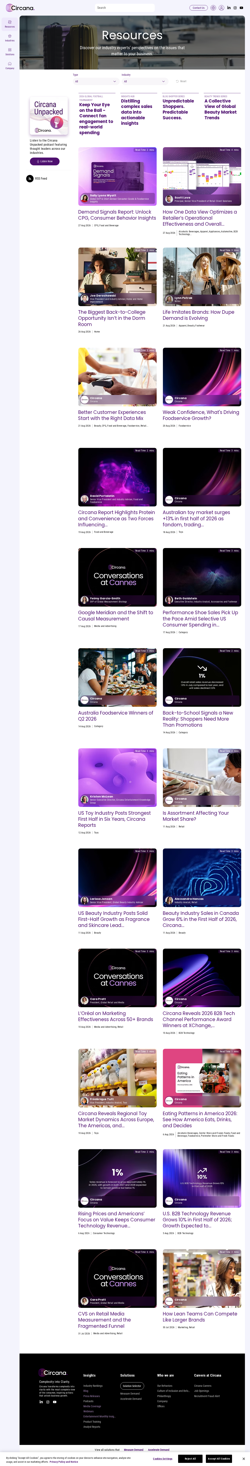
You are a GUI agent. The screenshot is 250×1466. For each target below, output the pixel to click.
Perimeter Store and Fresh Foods (217, 1135)
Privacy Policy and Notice (64, 1461)
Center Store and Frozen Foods (214, 1133)
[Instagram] (235, 8)
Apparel (204, 231)
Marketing (183, 1327)
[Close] (243, 1458)
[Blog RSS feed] (30, 179)
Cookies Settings (162, 1458)
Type (75, 74)
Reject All (190, 1458)
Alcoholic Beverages (189, 231)
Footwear (200, 325)
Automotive (226, 231)
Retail (143, 425)
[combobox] (96, 81)
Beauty (191, 325)
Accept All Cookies (219, 1458)
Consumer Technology (104, 1233)
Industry (126, 74)
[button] (221, 8)
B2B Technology (187, 1033)
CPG (96, 225)
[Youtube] (241, 8)
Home (97, 331)
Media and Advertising (105, 626)
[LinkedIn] (229, 8)
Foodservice (134, 425)
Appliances (214, 231)
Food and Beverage (109, 225)
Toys (181, 532)
